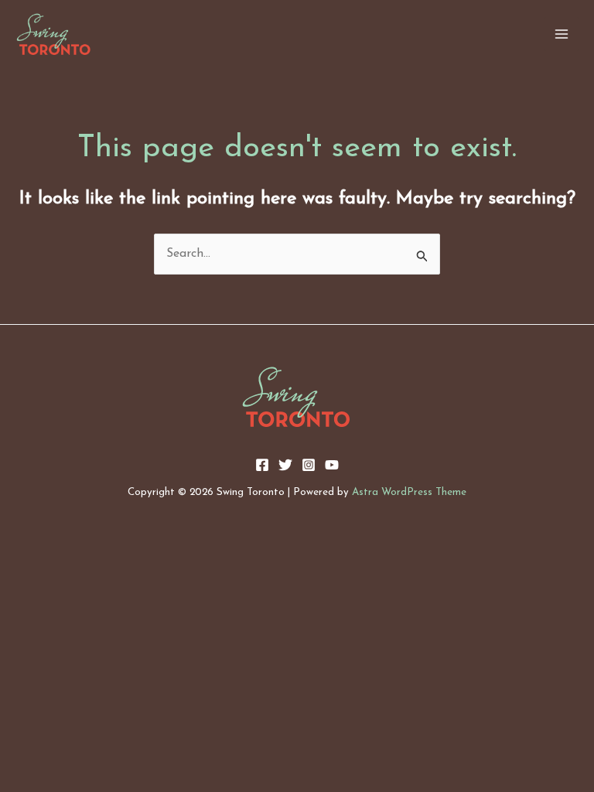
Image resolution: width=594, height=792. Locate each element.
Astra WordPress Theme (409, 492)
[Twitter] (285, 465)
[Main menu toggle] (561, 34)
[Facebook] (262, 465)
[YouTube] (332, 465)
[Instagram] (309, 465)
